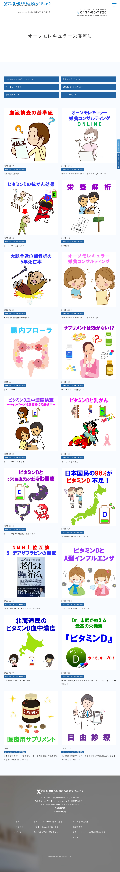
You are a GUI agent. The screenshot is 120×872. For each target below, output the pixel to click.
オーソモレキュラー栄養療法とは (48, 822)
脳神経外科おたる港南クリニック (60, 856)
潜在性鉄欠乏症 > (71, 79)
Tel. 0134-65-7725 (43, 801)
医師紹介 (77, 837)
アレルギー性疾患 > (15, 87)
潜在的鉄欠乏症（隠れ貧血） (46, 832)
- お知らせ (18, 827)
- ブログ (18, 832)
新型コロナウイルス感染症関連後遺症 (89, 832)
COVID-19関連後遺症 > (74, 87)
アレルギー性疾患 (80, 822)
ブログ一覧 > (69, 95)
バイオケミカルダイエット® (46, 827)
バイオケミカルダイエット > (19, 79)
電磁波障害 (77, 827)
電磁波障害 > (12, 95)
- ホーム (18, 822)
